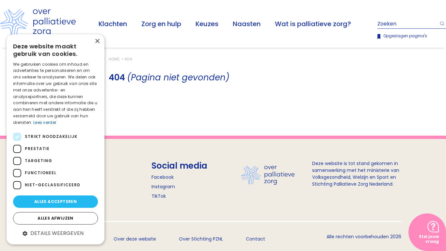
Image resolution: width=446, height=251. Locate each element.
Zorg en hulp (161, 23)
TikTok (158, 196)
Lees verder (44, 122)
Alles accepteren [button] (55, 201)
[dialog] (55, 139)
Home (114, 59)
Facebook (162, 177)
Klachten (113, 23)
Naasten (247, 23)
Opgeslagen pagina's (405, 35)
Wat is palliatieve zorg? (313, 23)
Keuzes (207, 23)
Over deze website (135, 239)
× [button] (97, 41)
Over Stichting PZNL (201, 239)
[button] (55, 233)
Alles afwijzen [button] (55, 218)
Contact (255, 239)
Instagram (163, 186)
